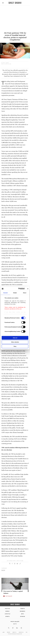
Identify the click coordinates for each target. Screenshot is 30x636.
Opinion (22, 616)
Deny (15, 346)
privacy (8, 632)
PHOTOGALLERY (8, 596)
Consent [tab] (5, 292)
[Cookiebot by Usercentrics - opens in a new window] (19, 289)
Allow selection (15, 342)
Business (22, 611)
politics (3, 570)
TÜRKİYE (22, 608)
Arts (22, 613)
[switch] (23, 322)
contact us (21, 632)
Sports (7, 616)
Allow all (15, 337)
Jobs (3, 632)
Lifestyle (7, 613)
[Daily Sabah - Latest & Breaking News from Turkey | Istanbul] (15, 3)
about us (14, 632)
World (7, 611)
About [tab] (24, 292)
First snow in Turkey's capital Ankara (13, 592)
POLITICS (7, 608)
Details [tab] (15, 292)
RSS (26, 632)
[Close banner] (27, 288)
